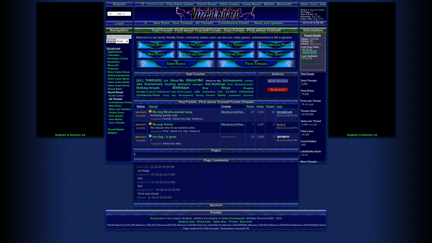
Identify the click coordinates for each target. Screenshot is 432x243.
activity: (249, 80)
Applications (115, 51)
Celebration (208, 91)
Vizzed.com (155, 4)
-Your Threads (116, 122)
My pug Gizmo (163, 124)
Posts (250, 106)
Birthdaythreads (148, 88)
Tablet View (219, 221)
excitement (235, 95)
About (304, 4)
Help (323, 4)
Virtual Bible (115, 89)
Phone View (204, 221)
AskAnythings (215, 84)
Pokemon (113, 68)
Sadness (197, 118)
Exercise (248, 95)
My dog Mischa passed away (172, 112)
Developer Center (118, 58)
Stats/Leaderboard (118, 75)
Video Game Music (119, 78)
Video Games (229, 4)
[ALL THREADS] (149, 80)
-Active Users (116, 95)
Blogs (225, 88)
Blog (205, 88)
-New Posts (115, 105)
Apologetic (184, 84)
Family (167, 118)
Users (314, 4)
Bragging (248, 88)
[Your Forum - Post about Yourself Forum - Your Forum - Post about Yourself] (216, 19)
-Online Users (116, 112)
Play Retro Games (180, 4)
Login (119, 23)
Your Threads (182, 23)
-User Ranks (115, 119)
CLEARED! (231, 91)
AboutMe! (194, 80)
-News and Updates (119, 109)
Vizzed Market (116, 129)
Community (246, 91)
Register (119, 4)
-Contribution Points (120, 102)
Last (279, 106)
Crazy (166, 95)
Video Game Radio (119, 82)
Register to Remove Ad (70, 135)
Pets (166, 131)
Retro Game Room (119, 72)
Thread (153, 106)
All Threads (204, 23)
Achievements (232, 80)
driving (199, 95)
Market (269, 4)
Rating (270, 106)
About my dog (181, 118)
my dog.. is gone (164, 136)
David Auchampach (233, 218)
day (174, 95)
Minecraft (284, 4)
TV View (233, 221)
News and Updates (268, 23)
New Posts (161, 23)
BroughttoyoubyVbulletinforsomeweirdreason (164, 91)
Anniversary (153, 84)
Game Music (251, 4)
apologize (198, 84)
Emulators (114, 62)
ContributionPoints (148, 95)
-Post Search (115, 116)
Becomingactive (244, 84)
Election (210, 95)
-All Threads (115, 99)
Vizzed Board (207, 4)
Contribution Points (233, 23)
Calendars (113, 55)
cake (197, 91)
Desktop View (187, 221)
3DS (166, 80)
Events (222, 95)
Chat (220, 91)
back (230, 84)
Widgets (112, 132)
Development (186, 95)
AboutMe (177, 80)
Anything (170, 84)
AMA (139, 84)
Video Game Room (119, 85)
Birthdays (181, 88)
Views (260, 106)
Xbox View (246, 221)
